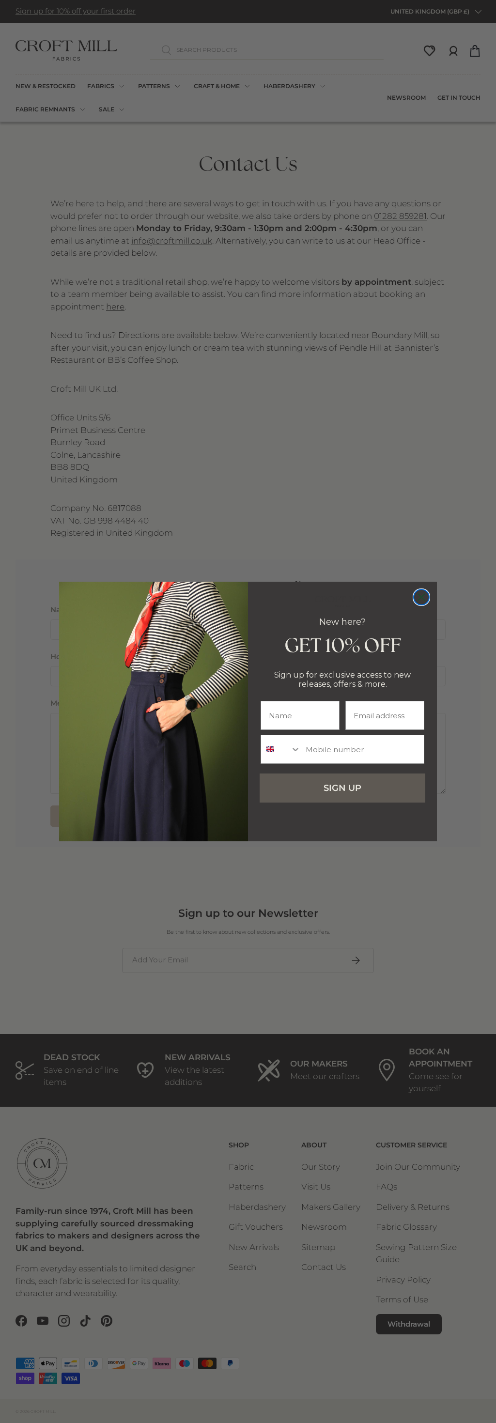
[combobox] (281, 749)
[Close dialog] (421, 597)
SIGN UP (342, 788)
